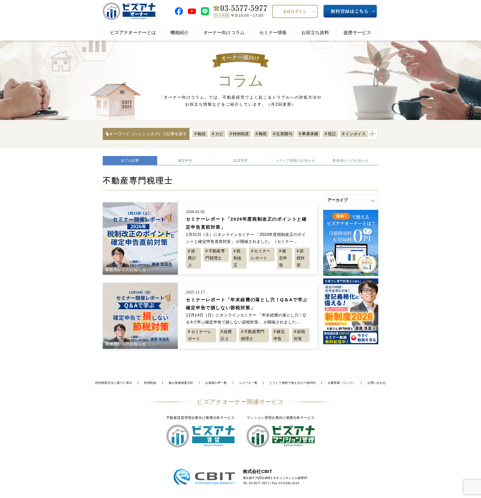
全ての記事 (130, 160)
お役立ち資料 (315, 32)
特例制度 (241, 134)
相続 (201, 134)
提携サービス (357, 32)
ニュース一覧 (248, 383)
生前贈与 (284, 134)
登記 (332, 134)
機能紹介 (179, 32)
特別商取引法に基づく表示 (113, 383)
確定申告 (185, 160)
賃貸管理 (240, 160)
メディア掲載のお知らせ (295, 160)
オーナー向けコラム (224, 32)
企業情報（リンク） (341, 383)
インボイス (355, 134)
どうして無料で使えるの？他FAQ (292, 383)
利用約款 (150, 383)
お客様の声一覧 (216, 383)
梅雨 (263, 134)
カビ (219, 134)
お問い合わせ (376, 383)
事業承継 (310, 134)
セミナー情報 (273, 32)
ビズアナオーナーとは (133, 32)
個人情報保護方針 (181, 383)
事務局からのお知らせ (350, 160)
